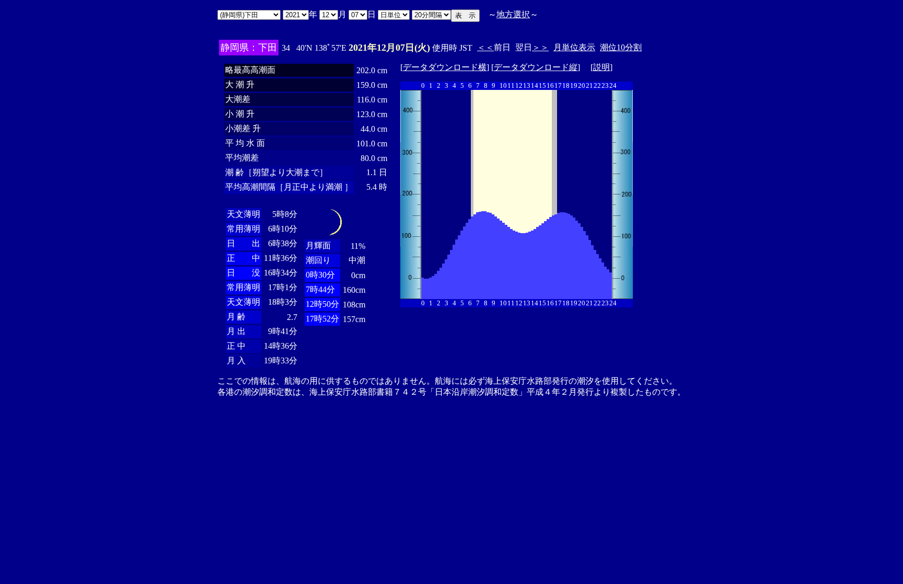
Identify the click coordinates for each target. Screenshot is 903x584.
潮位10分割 (621, 47)
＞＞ (540, 47)
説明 (601, 67)
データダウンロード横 (445, 67)
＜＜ (485, 47)
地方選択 (513, 14)
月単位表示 (574, 47)
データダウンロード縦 (535, 67)
